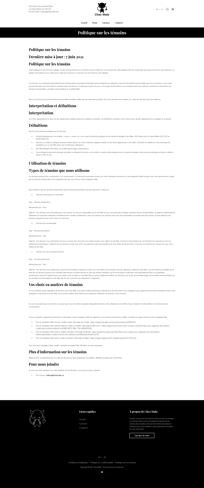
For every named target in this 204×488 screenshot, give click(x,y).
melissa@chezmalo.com (49, 12)
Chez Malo (98, 467)
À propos (106, 23)
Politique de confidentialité (101, 462)
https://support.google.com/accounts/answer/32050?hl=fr (113, 322)
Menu (94, 23)
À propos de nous (141, 435)
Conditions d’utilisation (78, 462)
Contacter (119, 23)
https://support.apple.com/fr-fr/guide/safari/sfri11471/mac (113, 338)
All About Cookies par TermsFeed (109, 358)
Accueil (84, 23)
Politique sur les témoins (125, 462)
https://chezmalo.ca (81, 149)
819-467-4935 (34, 12)
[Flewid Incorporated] (102, 472)
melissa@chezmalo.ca (55, 375)
